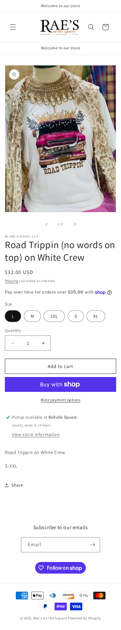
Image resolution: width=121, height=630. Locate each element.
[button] (13, 27)
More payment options (60, 399)
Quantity (13, 330)
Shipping (11, 281)
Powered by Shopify (84, 618)
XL (95, 316)
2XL (54, 316)
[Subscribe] (93, 544)
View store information (36, 434)
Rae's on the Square (50, 618)
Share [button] (17, 485)
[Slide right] (75, 224)
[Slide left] (46, 224)
